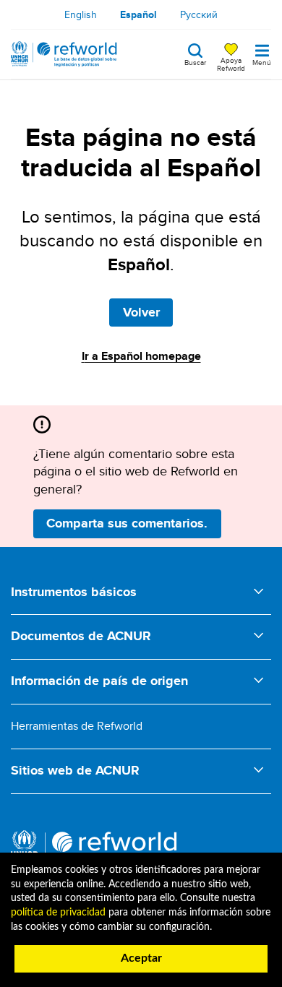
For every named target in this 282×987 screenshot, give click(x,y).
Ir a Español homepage (141, 356)
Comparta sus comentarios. (127, 523)
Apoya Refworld (231, 63)
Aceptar (141, 958)
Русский (199, 14)
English (80, 14)
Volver (141, 312)
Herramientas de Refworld (76, 725)
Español (138, 14)
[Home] (64, 54)
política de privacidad (58, 913)
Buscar (195, 61)
